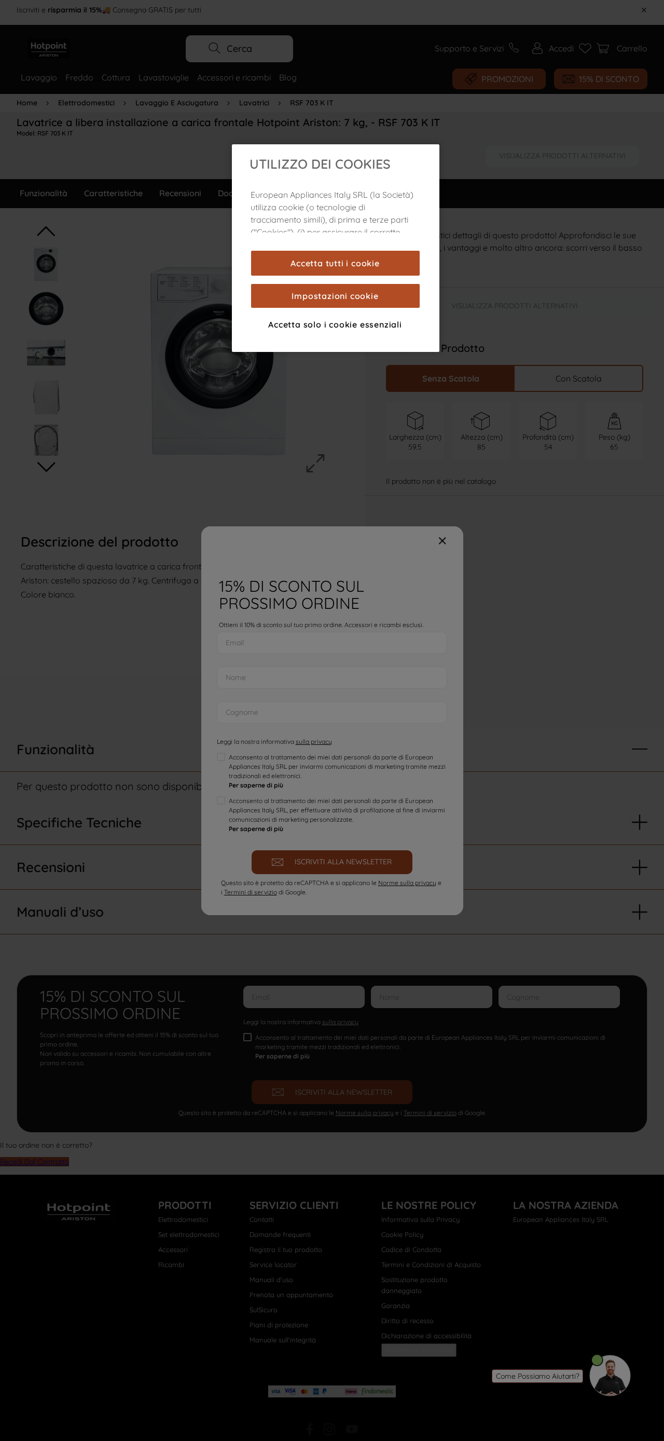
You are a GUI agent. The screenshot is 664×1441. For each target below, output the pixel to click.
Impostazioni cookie (335, 296)
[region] (335, 248)
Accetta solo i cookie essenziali (335, 324)
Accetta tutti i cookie (335, 263)
